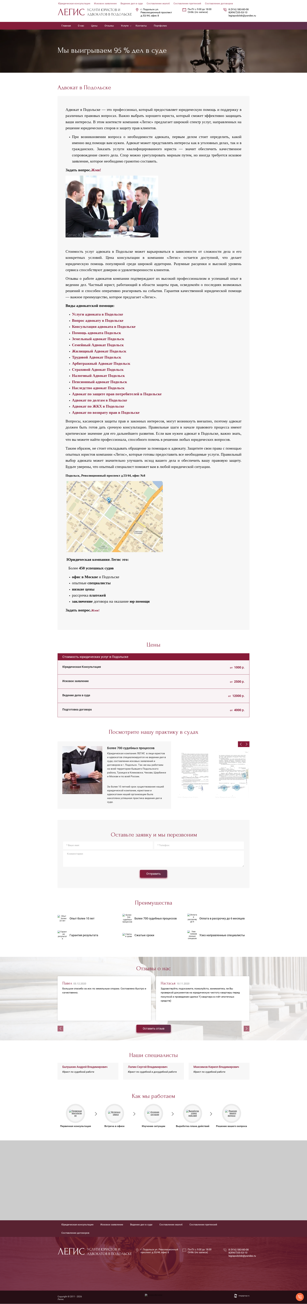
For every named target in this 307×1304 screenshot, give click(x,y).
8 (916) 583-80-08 (238, 9)
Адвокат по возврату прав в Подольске (106, 412)
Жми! (96, 170)
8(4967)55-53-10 (237, 12)
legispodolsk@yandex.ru (242, 15)
